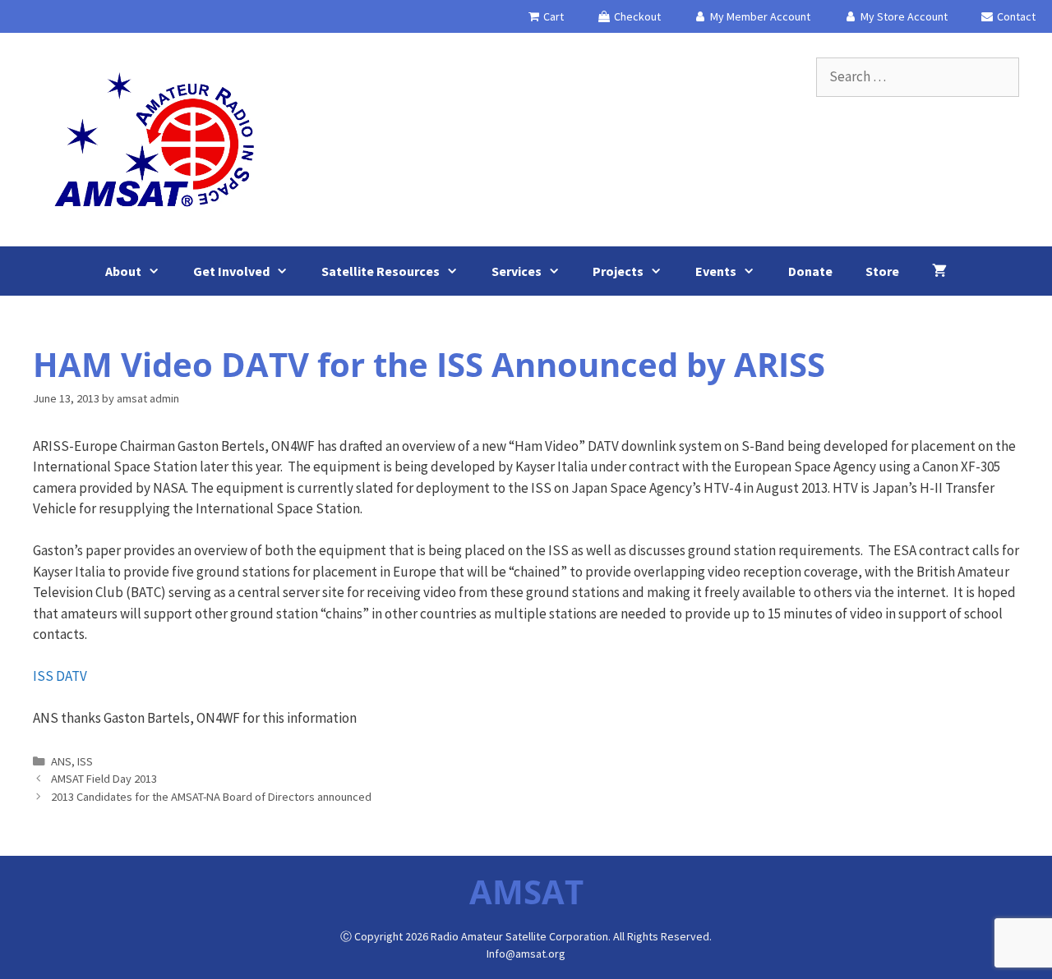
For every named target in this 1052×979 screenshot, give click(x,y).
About (123, 271)
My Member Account (759, 16)
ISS (85, 761)
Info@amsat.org (526, 953)
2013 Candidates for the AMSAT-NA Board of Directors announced (211, 796)
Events (715, 271)
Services (516, 271)
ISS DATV (60, 676)
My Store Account (903, 16)
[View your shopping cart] (939, 271)
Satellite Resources (380, 271)
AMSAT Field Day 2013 (104, 778)
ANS (61, 761)
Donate (810, 271)
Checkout (636, 16)
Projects (618, 271)
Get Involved (231, 271)
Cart (552, 16)
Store (882, 271)
